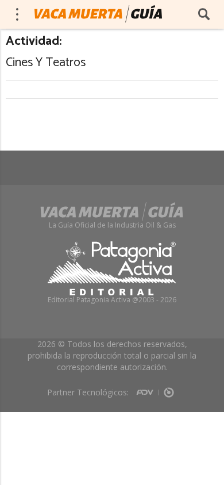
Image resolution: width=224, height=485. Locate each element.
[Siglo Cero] (168, 388)
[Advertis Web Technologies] (147, 388)
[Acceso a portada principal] (98, 13)
